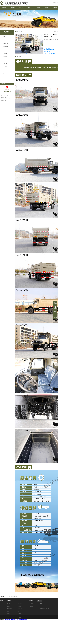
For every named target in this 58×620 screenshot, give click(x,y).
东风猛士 (4, 36)
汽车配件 (19, 613)
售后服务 (47, 7)
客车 (3, 73)
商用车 (4, 76)
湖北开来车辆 (7, 596)
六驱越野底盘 (5, 46)
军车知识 (31, 606)
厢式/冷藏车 (5, 56)
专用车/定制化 (5, 66)
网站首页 (4, 7)
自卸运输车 (5, 53)
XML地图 (48, 617)
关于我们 (13, 7)
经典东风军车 (20, 603)
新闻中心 (30, 7)
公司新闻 (31, 603)
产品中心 (21, 7)
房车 (8, 611)
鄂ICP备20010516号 (42, 617)
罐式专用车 (20, 608)
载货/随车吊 (9, 606)
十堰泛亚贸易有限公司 (15, 596)
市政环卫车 (5, 63)
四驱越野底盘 (5, 43)
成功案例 (38, 7)
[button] (26, 53)
